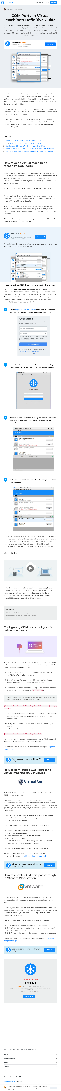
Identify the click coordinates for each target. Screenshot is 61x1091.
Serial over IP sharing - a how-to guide (19, 613)
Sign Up (53, 2)
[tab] (30, 1054)
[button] (30, 1054)
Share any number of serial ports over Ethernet (21, 615)
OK (53, 1088)
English (20, 1081)
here (44, 1088)
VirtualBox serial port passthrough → (34, 856)
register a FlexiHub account (25, 310)
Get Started (29, 996)
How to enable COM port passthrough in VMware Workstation (29, 151)
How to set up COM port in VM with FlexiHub (26, 143)
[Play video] (30, 568)
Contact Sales (39, 2)
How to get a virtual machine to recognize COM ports (26, 140)
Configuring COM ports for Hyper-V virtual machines (25, 146)
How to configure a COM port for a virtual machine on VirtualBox (30, 148)
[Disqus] (30, 1024)
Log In (47, 2)
